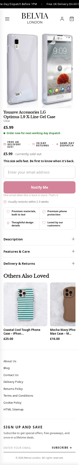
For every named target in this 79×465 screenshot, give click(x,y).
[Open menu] (7, 19)
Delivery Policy (13, 382)
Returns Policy (13, 389)
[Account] (62, 19)
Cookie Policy (13, 403)
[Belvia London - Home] (34, 18)
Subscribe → (62, 447)
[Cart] (71, 19)
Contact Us (11, 375)
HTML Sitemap (13, 409)
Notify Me (39, 187)
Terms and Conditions (18, 396)
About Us (10, 361)
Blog (7, 368)
